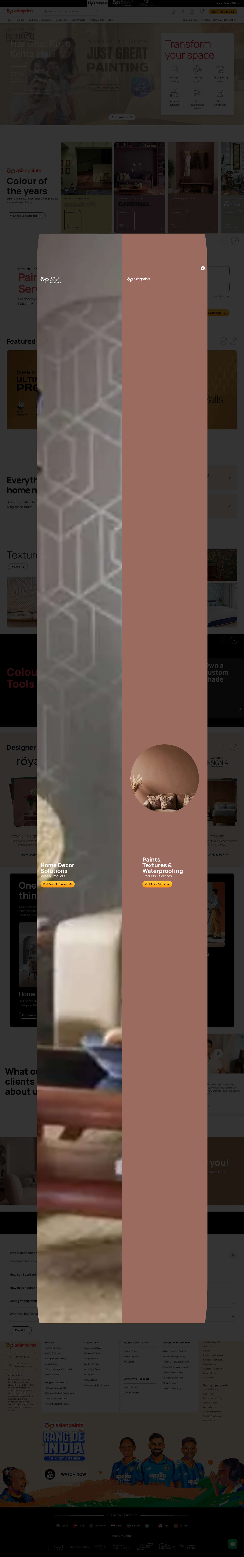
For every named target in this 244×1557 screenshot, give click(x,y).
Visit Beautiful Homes (55, 884)
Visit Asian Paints (155, 884)
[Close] (203, 268)
